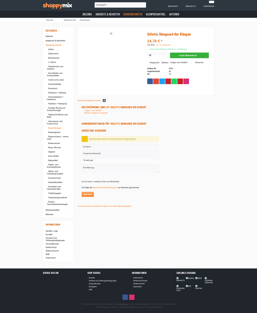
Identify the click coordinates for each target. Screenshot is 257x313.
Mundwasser (53, 58)
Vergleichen (154, 63)
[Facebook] (150, 81)
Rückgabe (93, 287)
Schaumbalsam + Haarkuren (55, 98)
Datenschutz (51, 247)
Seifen (51, 49)
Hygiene (51, 152)
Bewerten (199, 62)
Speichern (87, 194)
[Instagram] (186, 81)
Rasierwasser (54, 143)
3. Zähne (52, 62)
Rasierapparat (54, 132)
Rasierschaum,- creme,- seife (58, 137)
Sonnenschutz (54, 178)
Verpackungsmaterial (57, 197)
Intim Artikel (53, 156)
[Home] (78, 14)
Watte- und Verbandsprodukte (55, 172)
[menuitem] (206, 6)
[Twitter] (162, 81)
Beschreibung (84, 100)
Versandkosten (52, 244)
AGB (48, 254)
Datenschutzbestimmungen (105, 187)
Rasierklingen (54, 128)
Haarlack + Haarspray (57, 103)
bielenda (49, 36)
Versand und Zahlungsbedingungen (55, 239)
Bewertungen (97, 100)
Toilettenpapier (54, 193)
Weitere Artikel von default (95, 113)
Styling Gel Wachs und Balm (57, 115)
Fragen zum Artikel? (179, 62)
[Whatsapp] (174, 81)
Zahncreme (53, 53)
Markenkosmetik (53, 45)
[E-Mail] (180, 81)
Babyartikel (53, 160)
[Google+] (156, 81)
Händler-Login (52, 231)
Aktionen (49, 214)
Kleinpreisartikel (52, 210)
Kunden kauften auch (87, 206)
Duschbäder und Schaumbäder (54, 74)
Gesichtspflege (54, 84)
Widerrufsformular (140, 281)
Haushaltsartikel (55, 182)
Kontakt (49, 234)
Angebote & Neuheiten (55, 40)
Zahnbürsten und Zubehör (55, 67)
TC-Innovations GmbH (153, 307)
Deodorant (52, 88)
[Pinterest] (168, 81)
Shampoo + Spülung (57, 92)
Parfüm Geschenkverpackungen (57, 203)
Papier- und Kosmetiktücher (54, 165)
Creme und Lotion (56, 80)
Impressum (51, 258)
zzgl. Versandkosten (163, 45)
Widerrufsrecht (52, 251)
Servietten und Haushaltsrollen (54, 187)
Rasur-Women (54, 147)
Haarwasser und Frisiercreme (55, 122)
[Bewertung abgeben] (178, 38)
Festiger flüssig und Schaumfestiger (56, 109)
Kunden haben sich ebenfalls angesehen (114, 206)
